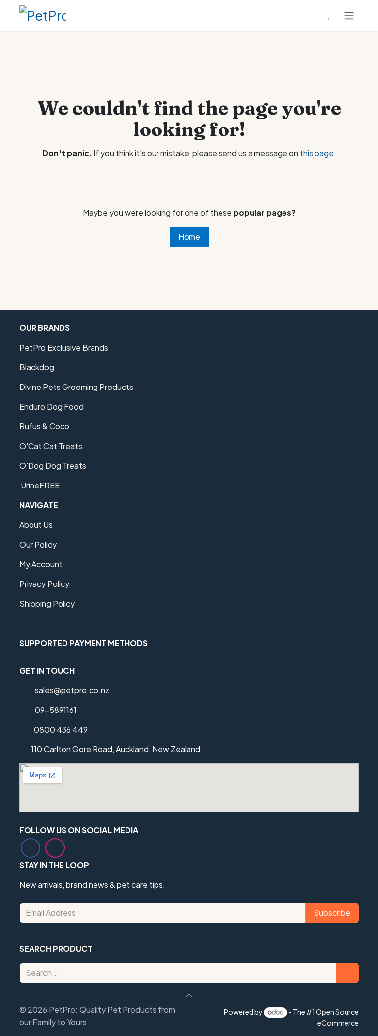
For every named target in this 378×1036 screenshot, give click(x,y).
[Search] (347, 973)
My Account (41, 564)
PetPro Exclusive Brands (63, 347)
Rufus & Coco (44, 426)
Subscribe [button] (332, 912)
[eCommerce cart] (305, 15)
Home (189, 236)
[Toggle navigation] (349, 15)
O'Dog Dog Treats (52, 465)
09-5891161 (56, 710)
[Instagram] (55, 848)
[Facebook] (30, 848)
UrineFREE (39, 485)
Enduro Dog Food (51, 406)
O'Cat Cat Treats (50, 446)
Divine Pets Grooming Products (76, 387)
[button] (189, 995)
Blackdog (36, 367)
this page (317, 153)
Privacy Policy (44, 584)
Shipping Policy (47, 603)
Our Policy (38, 544)
